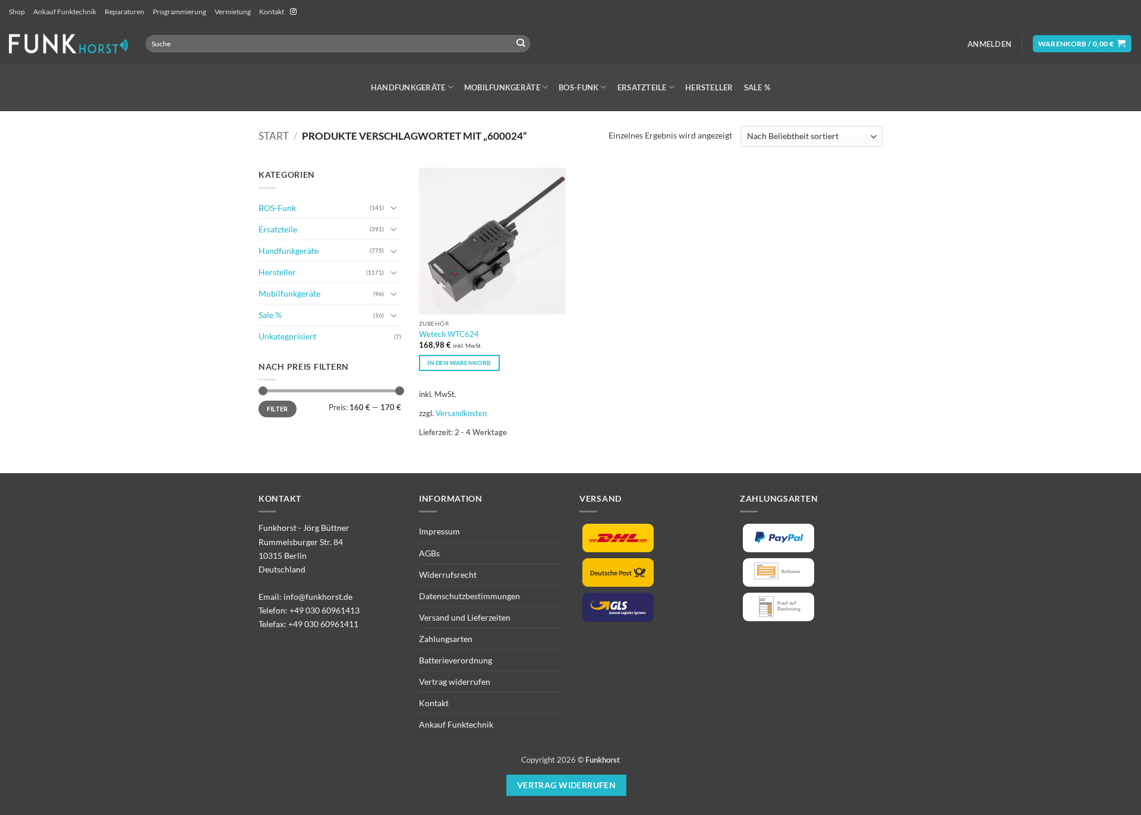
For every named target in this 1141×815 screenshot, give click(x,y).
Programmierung (179, 11)
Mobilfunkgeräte (502, 87)
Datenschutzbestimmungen (469, 596)
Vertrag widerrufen (454, 681)
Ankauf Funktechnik (64, 11)
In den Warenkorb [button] (459, 362)
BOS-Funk (578, 87)
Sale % (757, 87)
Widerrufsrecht (448, 574)
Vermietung (233, 11)
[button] (989, 44)
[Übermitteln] (521, 43)
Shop (17, 11)
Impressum (439, 531)
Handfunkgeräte (408, 87)
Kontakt (271, 11)
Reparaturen (124, 11)
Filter (277, 409)
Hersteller (709, 87)
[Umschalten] (394, 207)
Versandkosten (461, 413)
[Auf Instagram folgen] (293, 11)
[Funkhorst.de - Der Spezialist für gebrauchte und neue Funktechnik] (68, 43)
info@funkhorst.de (317, 596)
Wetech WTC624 (449, 334)
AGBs (429, 553)
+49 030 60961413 (324, 610)
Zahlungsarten (445, 639)
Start (274, 136)
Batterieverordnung (455, 660)
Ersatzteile (642, 87)
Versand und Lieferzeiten (464, 617)
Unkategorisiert (287, 336)
